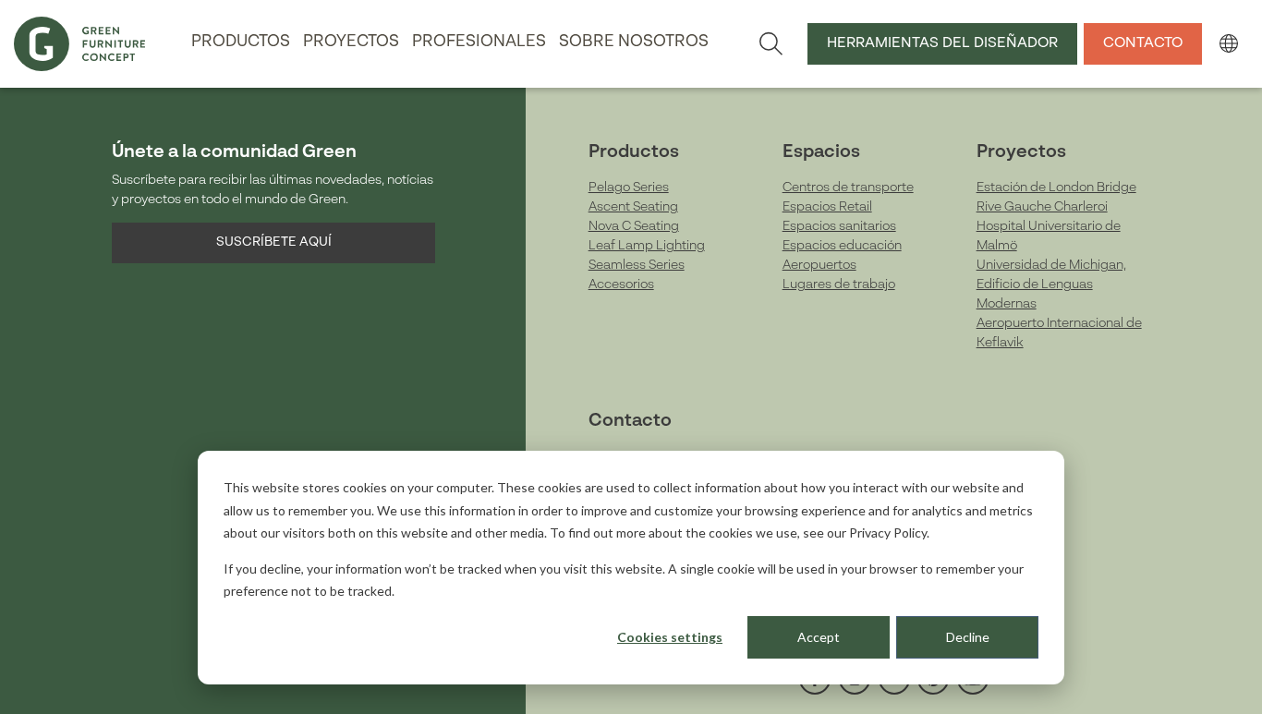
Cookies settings (669, 637)
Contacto (1143, 43)
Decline (967, 637)
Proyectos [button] (351, 42)
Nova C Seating (634, 226)
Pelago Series (629, 187)
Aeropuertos (819, 265)
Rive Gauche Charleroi (1042, 206)
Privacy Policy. (889, 532)
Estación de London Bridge (1056, 187)
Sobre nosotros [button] (634, 42)
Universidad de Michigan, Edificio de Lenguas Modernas (1051, 284)
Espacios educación (842, 245)
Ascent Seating (633, 206)
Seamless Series (637, 265)
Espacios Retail (827, 206)
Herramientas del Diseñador (942, 43)
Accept (818, 637)
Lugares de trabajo (839, 284)
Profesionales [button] (479, 42)
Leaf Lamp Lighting (647, 245)
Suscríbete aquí (274, 242)
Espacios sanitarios (839, 226)
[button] (1228, 43)
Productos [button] (240, 42)
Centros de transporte (848, 187)
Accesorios (621, 284)
